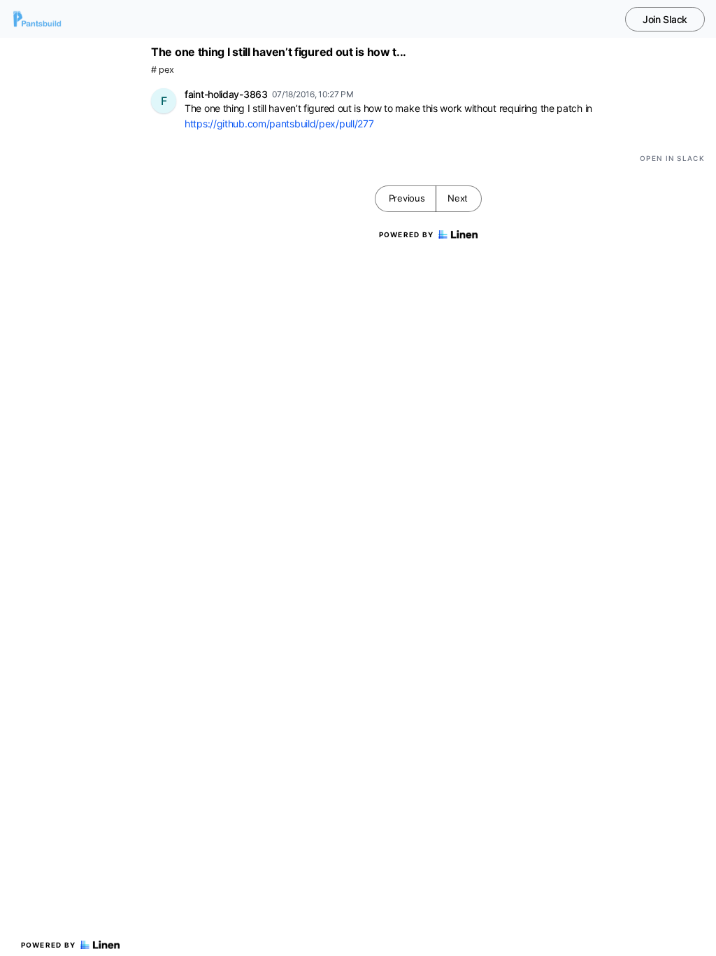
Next (458, 198)
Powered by (48, 945)
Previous (407, 198)
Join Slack (665, 19)
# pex (162, 69)
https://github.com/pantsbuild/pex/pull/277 (279, 123)
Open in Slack (672, 158)
